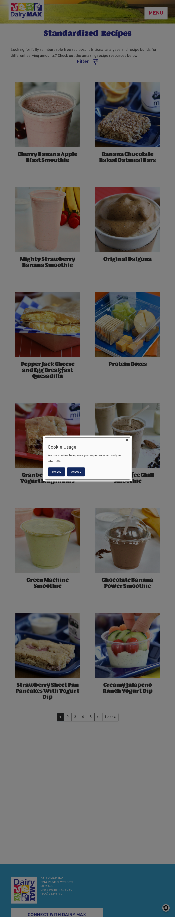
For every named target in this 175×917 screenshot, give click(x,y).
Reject (56, 471)
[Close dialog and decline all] (127, 440)
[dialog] (87, 458)
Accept (76, 471)
